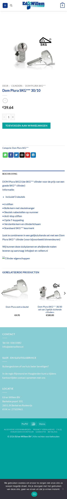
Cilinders (16, 86)
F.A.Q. (59, 429)
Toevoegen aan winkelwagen (26, 125)
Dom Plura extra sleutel (17, 307)
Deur (5, 86)
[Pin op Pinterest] (27, 155)
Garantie (41, 432)
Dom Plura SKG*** (35, 86)
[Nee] (63, 489)
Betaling (52, 432)
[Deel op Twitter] (16, 155)
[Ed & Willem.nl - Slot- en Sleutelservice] (33, 5)
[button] (5, 5)
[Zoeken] (11, 5)
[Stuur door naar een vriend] (22, 155)
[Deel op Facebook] (10, 155)
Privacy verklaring (44, 429)
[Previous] (2, 299)
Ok (34, 494)
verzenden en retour (22, 432)
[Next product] (5, 100)
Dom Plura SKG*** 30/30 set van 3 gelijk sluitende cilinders (50, 309)
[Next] (64, 299)
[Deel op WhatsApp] (5, 155)
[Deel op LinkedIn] (33, 155)
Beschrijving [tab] (9, 174)
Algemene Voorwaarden (17, 429)
